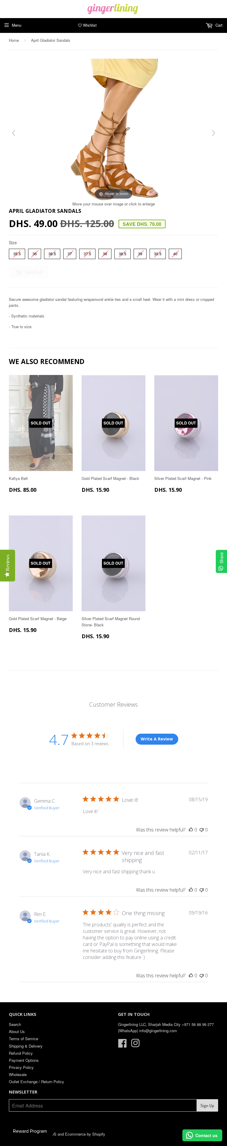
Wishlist (89, 25)
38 (105, 252)
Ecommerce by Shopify (85, 1134)
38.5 (123, 252)
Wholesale (18, 1074)
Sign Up (207, 1105)
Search (15, 1024)
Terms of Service (23, 1038)
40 (175, 252)
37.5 (87, 252)
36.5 (52, 252)
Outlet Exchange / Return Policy (36, 1081)
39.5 (158, 252)
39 (140, 252)
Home (14, 40)
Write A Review (157, 739)
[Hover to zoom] (113, 129)
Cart (218, 25)
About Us (17, 1031)
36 (34, 252)
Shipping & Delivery (26, 1046)
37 (69, 252)
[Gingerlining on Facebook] (122, 1045)
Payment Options (24, 1060)
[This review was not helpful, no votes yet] (202, 829)
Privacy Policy (21, 1067)
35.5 (17, 252)
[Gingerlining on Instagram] (135, 1045)
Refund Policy (21, 1053)
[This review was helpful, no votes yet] (191, 829)
